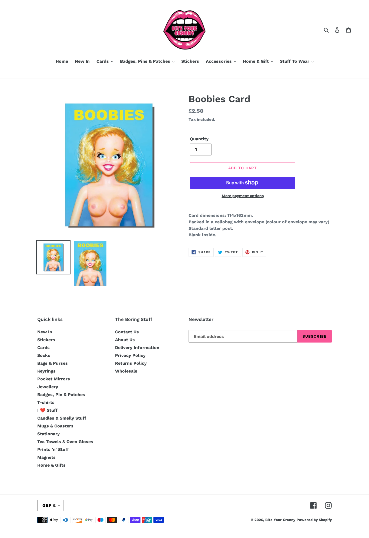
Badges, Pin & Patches (61, 394)
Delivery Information (137, 347)
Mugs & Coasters (55, 426)
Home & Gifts (51, 465)
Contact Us (127, 331)
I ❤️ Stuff (47, 410)
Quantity (199, 138)
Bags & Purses (52, 363)
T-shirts (46, 402)
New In (44, 331)
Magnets (46, 457)
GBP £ (49, 505)
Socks (43, 355)
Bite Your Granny (280, 520)
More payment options (243, 196)
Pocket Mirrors (53, 378)
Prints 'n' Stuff (53, 449)
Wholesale (126, 371)
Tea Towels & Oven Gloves (65, 441)
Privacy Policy (130, 355)
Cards (43, 347)
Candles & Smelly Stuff (61, 418)
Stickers (46, 339)
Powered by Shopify (314, 520)
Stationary (48, 433)
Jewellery (47, 386)
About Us (125, 339)
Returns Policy (131, 363)
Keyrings (46, 371)
